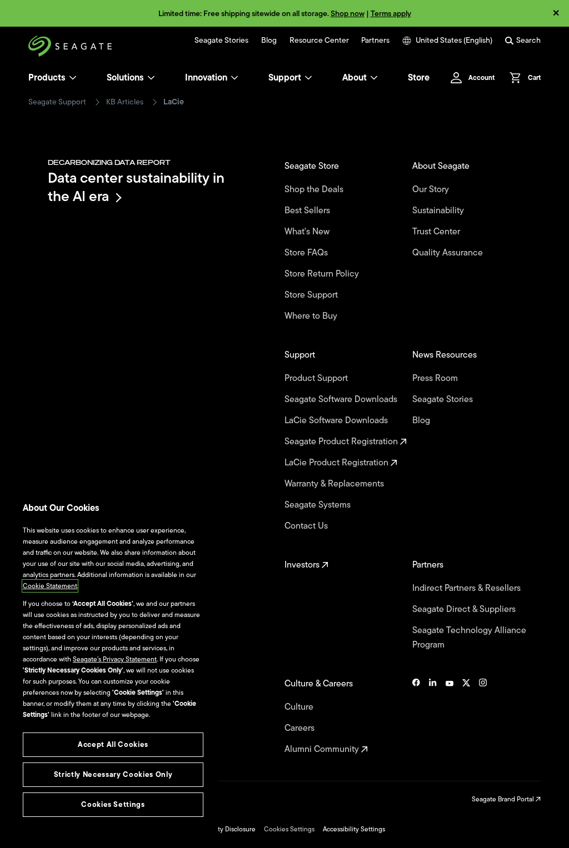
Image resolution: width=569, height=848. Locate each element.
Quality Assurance (448, 252)
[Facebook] (416, 716)
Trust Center (437, 231)
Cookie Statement (50, 585)
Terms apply (391, 13)
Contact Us (307, 526)
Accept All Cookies (113, 744)
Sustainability (439, 210)
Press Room (436, 378)
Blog (269, 41)
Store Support (312, 295)
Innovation (206, 78)
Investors (303, 565)
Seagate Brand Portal (504, 799)
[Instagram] (483, 716)
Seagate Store (312, 166)
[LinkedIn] (433, 716)
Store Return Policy (322, 274)
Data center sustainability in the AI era (136, 187)
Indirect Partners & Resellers (467, 588)
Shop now (348, 13)
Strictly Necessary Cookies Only (113, 774)
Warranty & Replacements (335, 483)
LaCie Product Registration (337, 462)
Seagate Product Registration (342, 441)
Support (284, 78)
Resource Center (319, 41)
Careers (300, 728)
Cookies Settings (289, 829)
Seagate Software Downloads (342, 399)
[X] (466, 716)
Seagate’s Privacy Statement (115, 659)
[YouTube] (449, 716)
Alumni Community (322, 749)
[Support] (308, 77)
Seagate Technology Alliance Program (469, 637)
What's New (308, 231)
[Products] (73, 77)
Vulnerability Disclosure (221, 829)
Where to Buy (312, 316)
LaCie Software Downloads (337, 420)
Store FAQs (307, 252)
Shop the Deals (316, 189)
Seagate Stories (221, 41)
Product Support (317, 378)
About (354, 78)
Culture (300, 707)
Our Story (431, 189)
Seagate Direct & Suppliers (465, 609)
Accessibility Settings (354, 829)
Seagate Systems (318, 505)
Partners (375, 41)
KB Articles (124, 102)
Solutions (125, 78)
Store (419, 78)
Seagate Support (57, 102)
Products (47, 78)
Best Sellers (308, 210)
